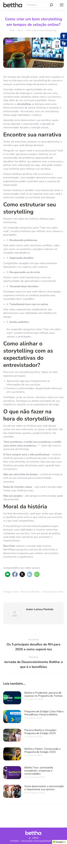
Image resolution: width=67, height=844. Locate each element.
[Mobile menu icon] (62, 5)
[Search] (51, 5)
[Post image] (12, 697)
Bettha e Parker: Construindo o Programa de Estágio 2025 (42, 750)
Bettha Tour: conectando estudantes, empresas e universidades (38, 771)
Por (30, 591)
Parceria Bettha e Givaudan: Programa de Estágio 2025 (40, 731)
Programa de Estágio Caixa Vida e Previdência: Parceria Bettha (44, 713)
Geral (8, 41)
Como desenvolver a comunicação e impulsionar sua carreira (44, 787)
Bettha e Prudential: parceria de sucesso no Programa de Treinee (43, 694)
